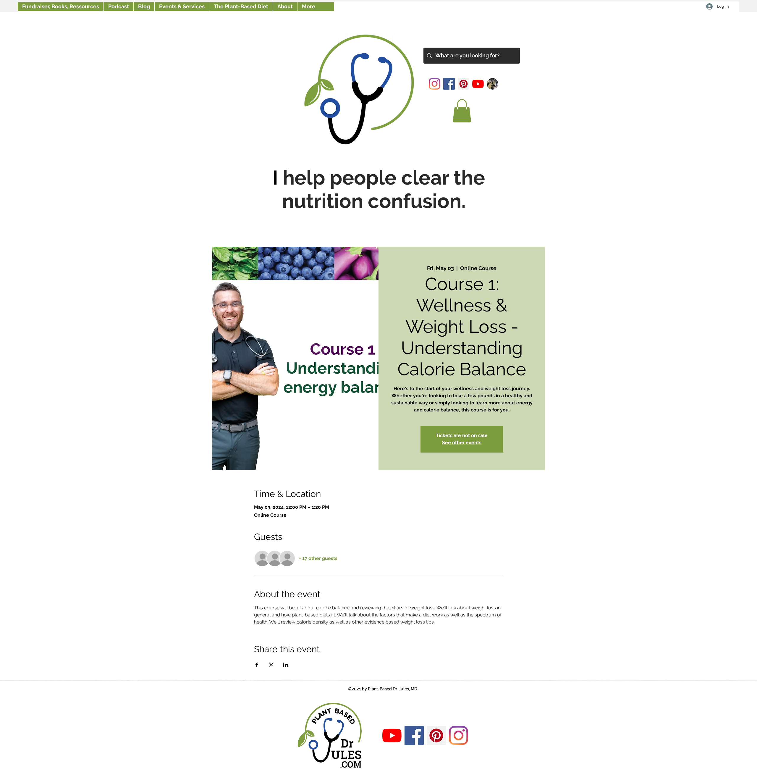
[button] (462, 110)
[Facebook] (449, 84)
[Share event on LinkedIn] (286, 665)
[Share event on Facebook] (257, 665)
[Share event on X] (271, 665)
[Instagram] (434, 84)
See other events (461, 442)
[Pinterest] (463, 84)
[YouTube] (478, 84)
